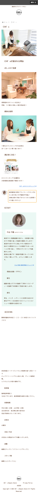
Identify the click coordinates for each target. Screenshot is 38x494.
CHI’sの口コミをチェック (27, 186)
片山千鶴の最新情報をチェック (23, 265)
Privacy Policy (27, 483)
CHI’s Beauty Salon (10, 483)
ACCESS (19, 485)
